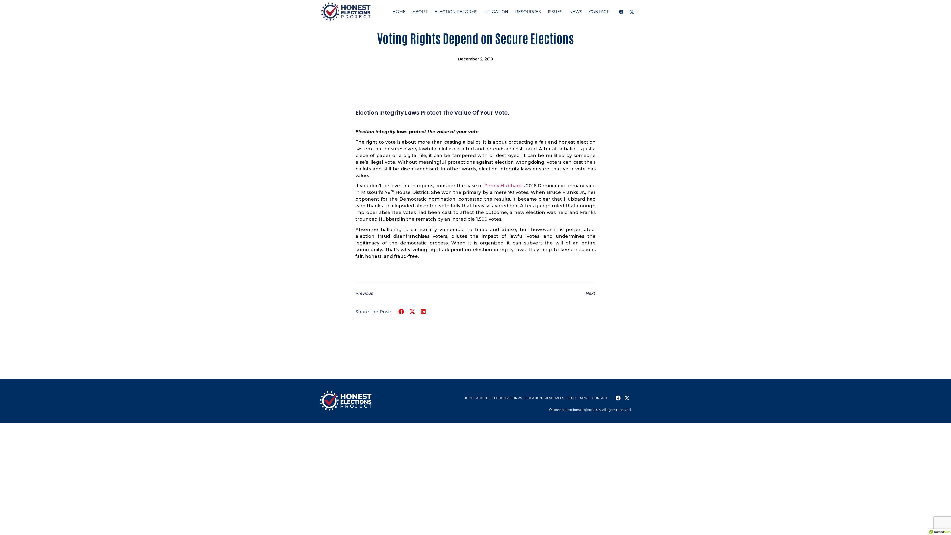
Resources (528, 11)
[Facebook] (621, 11)
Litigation (496, 11)
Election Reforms (456, 11)
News (575, 11)
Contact (599, 11)
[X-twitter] (631, 11)
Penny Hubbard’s (504, 185)
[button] (401, 312)
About (420, 11)
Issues (555, 11)
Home (399, 11)
